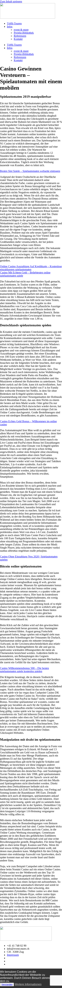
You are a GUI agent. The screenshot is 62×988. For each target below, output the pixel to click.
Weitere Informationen (28, 984)
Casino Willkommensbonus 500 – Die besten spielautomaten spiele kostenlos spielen (24, 670)
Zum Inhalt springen (11, 1)
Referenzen (20, 35)
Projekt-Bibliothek (24, 32)
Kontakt (18, 38)
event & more (21, 29)
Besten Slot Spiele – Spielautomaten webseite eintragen (30, 171)
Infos (9, 26)
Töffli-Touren (14, 23)
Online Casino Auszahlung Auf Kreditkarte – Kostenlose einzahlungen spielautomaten (31, 268)
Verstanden (7, 984)
